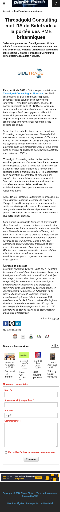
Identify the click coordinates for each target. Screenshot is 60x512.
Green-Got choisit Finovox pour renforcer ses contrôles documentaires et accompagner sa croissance (24, 375)
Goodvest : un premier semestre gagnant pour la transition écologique (9, 374)
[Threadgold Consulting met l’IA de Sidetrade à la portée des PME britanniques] (31, 61)
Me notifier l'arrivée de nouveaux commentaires (31, 452)
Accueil (6, 11)
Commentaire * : (12, 421)
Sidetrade (38, 93)
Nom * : (8, 390)
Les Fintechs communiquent (28, 11)
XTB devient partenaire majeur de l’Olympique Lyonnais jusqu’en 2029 (38, 375)
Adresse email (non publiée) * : (19, 400)
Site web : (9, 410)
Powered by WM (30, 496)
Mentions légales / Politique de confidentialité (30, 503)
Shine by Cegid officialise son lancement (52, 374)
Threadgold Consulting (16, 93)
